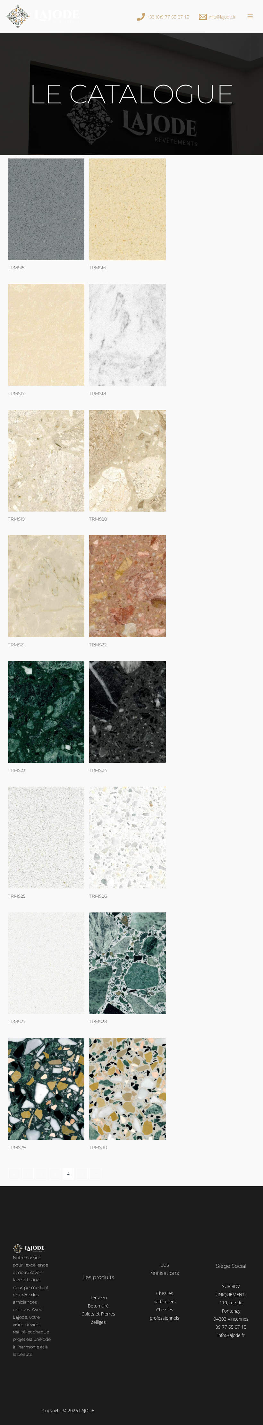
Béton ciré (98, 1306)
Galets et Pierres (98, 1314)
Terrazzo (98, 1297)
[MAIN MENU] (250, 16)
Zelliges (98, 1322)
